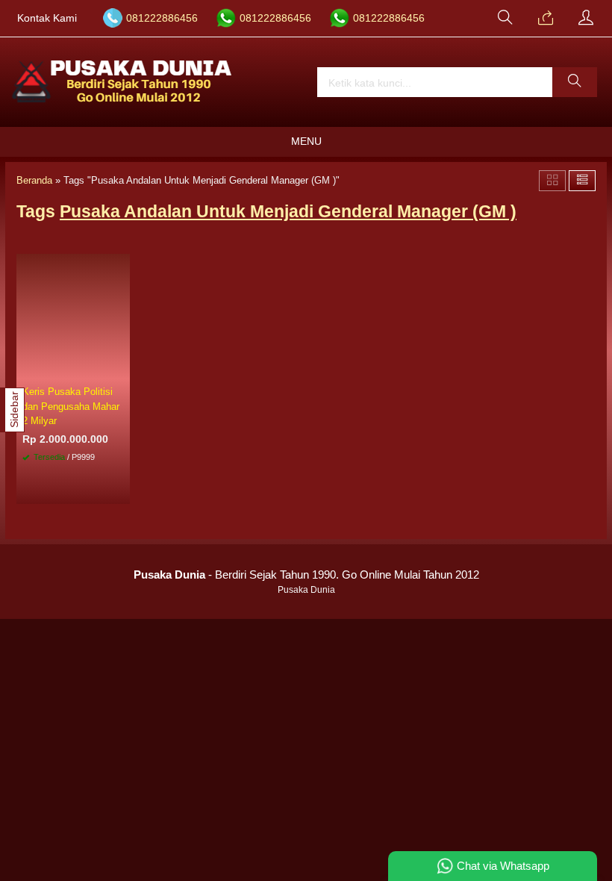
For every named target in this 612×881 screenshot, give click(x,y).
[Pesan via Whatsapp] (545, 18)
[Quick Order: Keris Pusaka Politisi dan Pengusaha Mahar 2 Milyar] (120, 368)
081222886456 (162, 18)
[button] (574, 82)
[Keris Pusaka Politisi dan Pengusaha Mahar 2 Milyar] (73, 317)
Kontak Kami (47, 18)
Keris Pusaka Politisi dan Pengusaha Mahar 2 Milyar (70, 406)
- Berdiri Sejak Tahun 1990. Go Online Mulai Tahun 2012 (306, 574)
